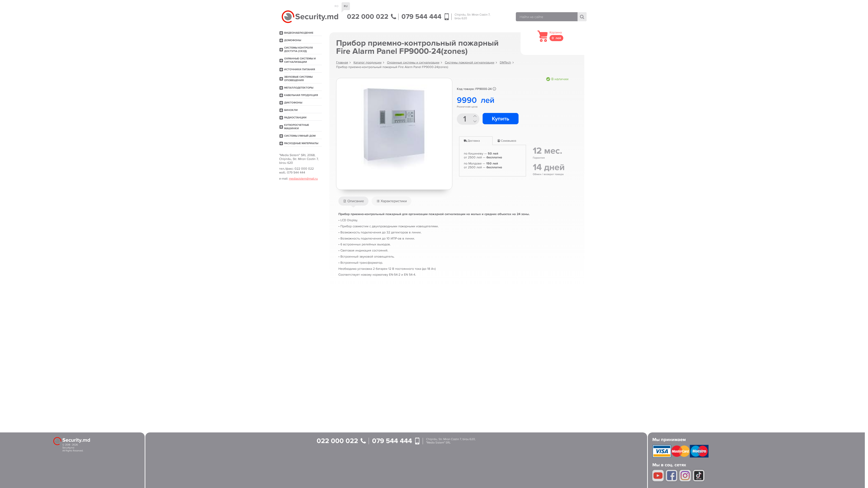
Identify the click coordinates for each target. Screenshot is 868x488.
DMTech (505, 62)
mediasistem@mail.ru (303, 179)
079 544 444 (422, 17)
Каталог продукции (368, 62)
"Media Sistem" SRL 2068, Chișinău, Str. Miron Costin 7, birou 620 (298, 159)
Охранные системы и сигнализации (413, 62)
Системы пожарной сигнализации (469, 62)
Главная (342, 62)
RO (336, 6)
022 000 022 (368, 17)
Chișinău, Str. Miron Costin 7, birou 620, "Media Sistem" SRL (451, 441)
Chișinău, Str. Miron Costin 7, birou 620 (472, 16)
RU (346, 6)
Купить (500, 118)
